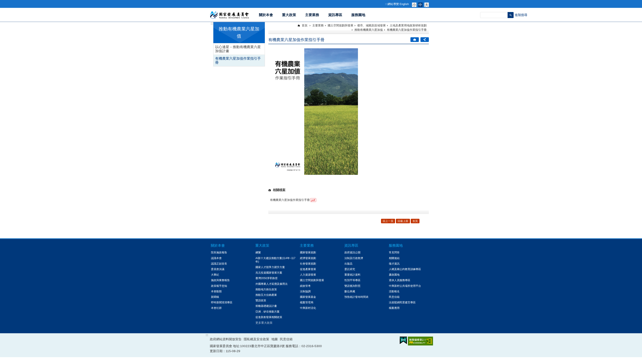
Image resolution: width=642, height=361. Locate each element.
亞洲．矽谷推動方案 (267, 311)
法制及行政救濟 (353, 258)
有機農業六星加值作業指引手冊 (238, 60)
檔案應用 (394, 307)
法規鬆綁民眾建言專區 (402, 302)
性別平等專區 (352, 280)
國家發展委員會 (229, 15)
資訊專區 (351, 245)
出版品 (348, 263)
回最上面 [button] (403, 221)
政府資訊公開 (352, 252)
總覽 (258, 252)
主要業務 (318, 25)
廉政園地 (394, 274)
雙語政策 (260, 300)
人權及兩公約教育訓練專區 (405, 269)
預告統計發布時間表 (356, 296)
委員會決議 (217, 269)
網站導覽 (393, 4)
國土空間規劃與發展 (340, 25)
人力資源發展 (308, 274)
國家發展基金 (308, 296)
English (404, 4)
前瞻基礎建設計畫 (266, 305)
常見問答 (394, 252)
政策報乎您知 (219, 285)
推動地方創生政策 (266, 289)
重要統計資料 (352, 274)
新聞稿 (215, 296)
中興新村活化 (308, 307)
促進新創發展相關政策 (268, 317)
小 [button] (414, 5)
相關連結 (394, 258)
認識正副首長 (219, 263)
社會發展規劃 (308, 263)
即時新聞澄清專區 (221, 302)
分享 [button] (424, 39)
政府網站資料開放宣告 (226, 339)
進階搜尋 (521, 15)
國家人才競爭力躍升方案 (270, 267)
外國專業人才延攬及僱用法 (271, 283)
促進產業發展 (308, 269)
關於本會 (218, 245)
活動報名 (394, 291)
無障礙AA (420, 341)
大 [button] (426, 5)
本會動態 (216, 291)
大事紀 (215, 274)
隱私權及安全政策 (256, 339)
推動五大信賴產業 (266, 294)
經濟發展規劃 (308, 258)
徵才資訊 (394, 263)
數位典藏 (349, 291)
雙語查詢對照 (352, 285)
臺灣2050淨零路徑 (266, 278)
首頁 (304, 25)
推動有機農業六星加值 (368, 29)
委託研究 (349, 269)
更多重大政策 (264, 322)
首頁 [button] (415, 221)
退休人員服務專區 (399, 280)
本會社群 (216, 307)
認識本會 (216, 258)
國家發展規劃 (308, 252)
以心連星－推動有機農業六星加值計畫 (238, 49)
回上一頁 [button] (388, 221)
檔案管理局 (306, 302)
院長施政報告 (219, 252)
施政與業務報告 (220, 280)
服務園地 (396, 245)
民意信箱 (394, 296)
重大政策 (262, 245)
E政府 (403, 340)
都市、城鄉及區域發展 (371, 25)
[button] (511, 15)
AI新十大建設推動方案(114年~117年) (275, 260)
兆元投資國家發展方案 (268, 272)
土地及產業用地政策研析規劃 (408, 25)
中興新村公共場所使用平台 (405, 285)
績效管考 (305, 285)
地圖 (274, 339)
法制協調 (305, 291)
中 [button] (420, 5)
